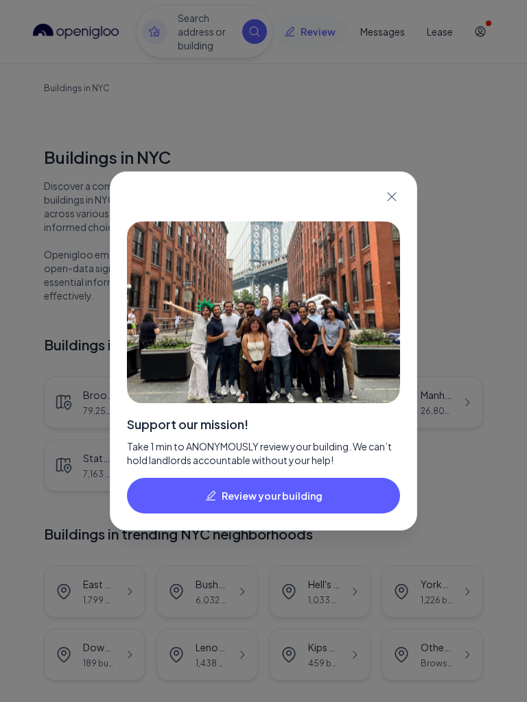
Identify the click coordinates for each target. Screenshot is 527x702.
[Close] (392, 196)
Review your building (272, 495)
